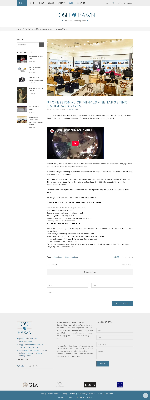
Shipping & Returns (68, 394)
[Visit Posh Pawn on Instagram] (37, 366)
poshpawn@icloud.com (28, 338)
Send (102, 364)
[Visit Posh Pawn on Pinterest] (30, 366)
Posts (25, 29)
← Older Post (52, 265)
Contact (81, 3)
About (41, 3)
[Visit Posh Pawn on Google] (33, 366)
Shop (21, 3)
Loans (51, 3)
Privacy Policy (52, 394)
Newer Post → (127, 265)
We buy (61, 3)
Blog (71, 3)
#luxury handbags (71, 257)
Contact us (109, 394)
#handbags (57, 257)
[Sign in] (107, 3)
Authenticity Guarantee (86, 394)
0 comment (90, 272)
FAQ (100, 394)
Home (31, 3)
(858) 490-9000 (125, 3)
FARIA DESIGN (87, 398)
